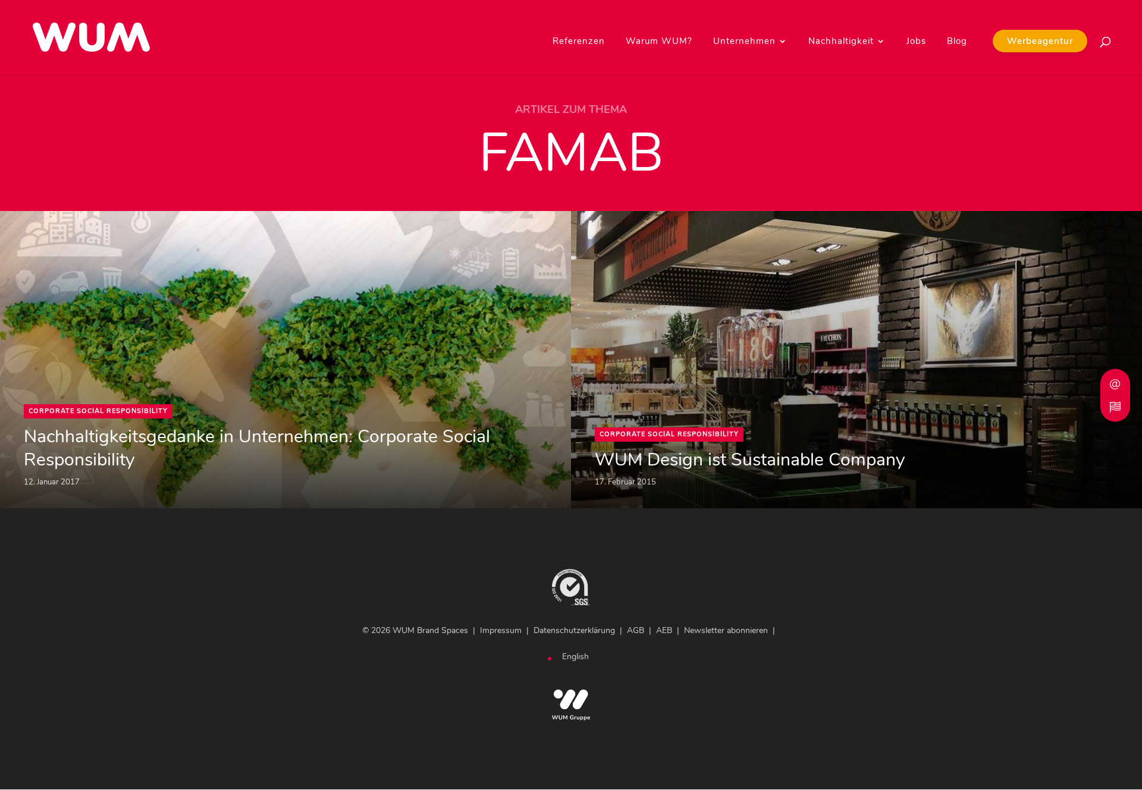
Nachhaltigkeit (841, 42)
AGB (635, 630)
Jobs (916, 42)
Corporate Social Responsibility (98, 411)
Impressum (501, 630)
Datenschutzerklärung (574, 630)
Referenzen (579, 42)
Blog (957, 42)
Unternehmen (744, 42)
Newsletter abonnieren (726, 630)
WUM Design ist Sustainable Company (750, 459)
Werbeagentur (1040, 41)
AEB (664, 630)
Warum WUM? (659, 42)
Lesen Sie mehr (36, 219)
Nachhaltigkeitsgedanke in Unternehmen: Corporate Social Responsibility (257, 448)
